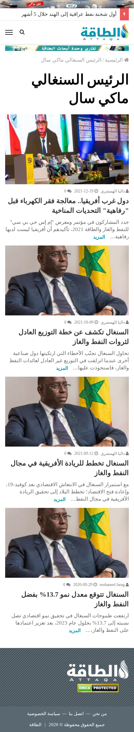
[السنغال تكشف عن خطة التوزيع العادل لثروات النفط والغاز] (67, 280)
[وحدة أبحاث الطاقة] (67, 47)
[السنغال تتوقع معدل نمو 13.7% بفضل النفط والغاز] (67, 543)
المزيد (99, 237)
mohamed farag (113, 584)
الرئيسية (114, 60)
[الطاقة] (105, 32)
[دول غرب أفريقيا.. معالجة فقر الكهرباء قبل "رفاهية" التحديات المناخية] (67, 149)
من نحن (99, 713)
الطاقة (35, 724)
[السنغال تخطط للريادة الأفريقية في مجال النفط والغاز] (67, 412)
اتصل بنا (76, 713)
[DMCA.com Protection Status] (98, 689)
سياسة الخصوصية (43, 713)
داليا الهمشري (113, 191)
